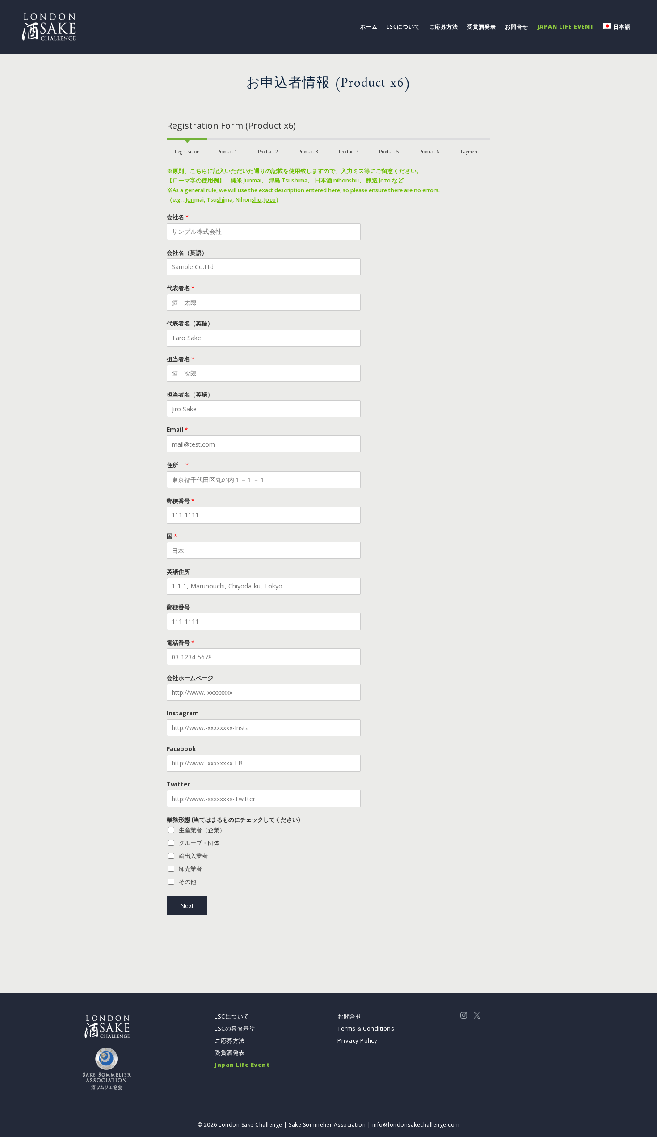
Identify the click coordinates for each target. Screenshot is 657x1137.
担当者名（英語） (190, 394)
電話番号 (180, 643)
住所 (178, 465)
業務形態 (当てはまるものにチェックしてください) (233, 820)
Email (177, 430)
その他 (187, 882)
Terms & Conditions (365, 1028)
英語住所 (178, 571)
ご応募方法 (230, 1040)
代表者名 (180, 288)
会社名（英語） (187, 253)
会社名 (178, 217)
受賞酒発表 (230, 1052)
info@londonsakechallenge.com (416, 1125)
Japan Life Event (242, 1065)
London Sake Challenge (250, 1125)
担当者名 (180, 359)
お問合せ (349, 1016)
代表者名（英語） (190, 323)
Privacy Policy (357, 1040)
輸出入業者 (193, 856)
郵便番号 (180, 501)
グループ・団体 (199, 843)
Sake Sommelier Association (327, 1125)
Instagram (183, 713)
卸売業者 (190, 869)
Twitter (178, 784)
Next (187, 905)
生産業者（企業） (202, 830)
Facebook (181, 749)
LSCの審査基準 (235, 1028)
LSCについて (232, 1016)
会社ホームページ (190, 678)
